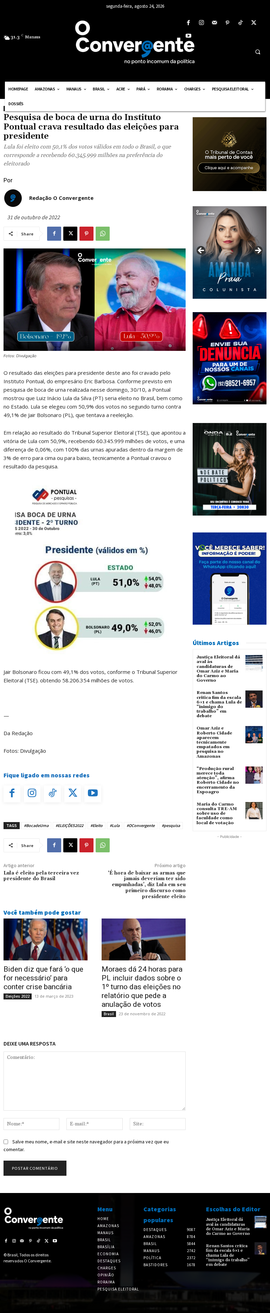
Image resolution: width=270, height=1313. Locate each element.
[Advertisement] (229, 875)
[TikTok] (240, 23)
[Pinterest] (227, 23)
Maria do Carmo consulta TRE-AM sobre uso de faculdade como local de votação (217, 814)
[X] (253, 23)
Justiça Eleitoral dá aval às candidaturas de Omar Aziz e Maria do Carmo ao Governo (218, 669)
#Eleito (96, 825)
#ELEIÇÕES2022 (69, 825)
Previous (201, 251)
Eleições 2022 (18, 996)
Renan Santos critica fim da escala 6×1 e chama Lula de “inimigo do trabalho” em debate (219, 704)
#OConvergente (141, 825)
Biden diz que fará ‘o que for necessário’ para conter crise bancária (43, 978)
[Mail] (214, 23)
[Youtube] (188, 36)
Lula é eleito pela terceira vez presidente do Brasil (41, 876)
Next (257, 251)
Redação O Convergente (61, 197)
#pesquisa (171, 825)
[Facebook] (188, 23)
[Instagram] (201, 23)
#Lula (115, 825)
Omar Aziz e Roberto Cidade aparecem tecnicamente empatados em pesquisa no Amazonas (214, 742)
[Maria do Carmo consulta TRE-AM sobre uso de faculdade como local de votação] (254, 810)
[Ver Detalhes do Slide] (229, 252)
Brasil (109, 1013)
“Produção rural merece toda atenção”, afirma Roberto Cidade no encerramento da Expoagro (218, 780)
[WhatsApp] (103, 234)
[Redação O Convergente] (13, 198)
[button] (257, 52)
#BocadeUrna (36, 825)
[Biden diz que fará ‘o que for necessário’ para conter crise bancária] (46, 940)
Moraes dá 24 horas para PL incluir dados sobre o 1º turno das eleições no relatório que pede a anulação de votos (142, 987)
